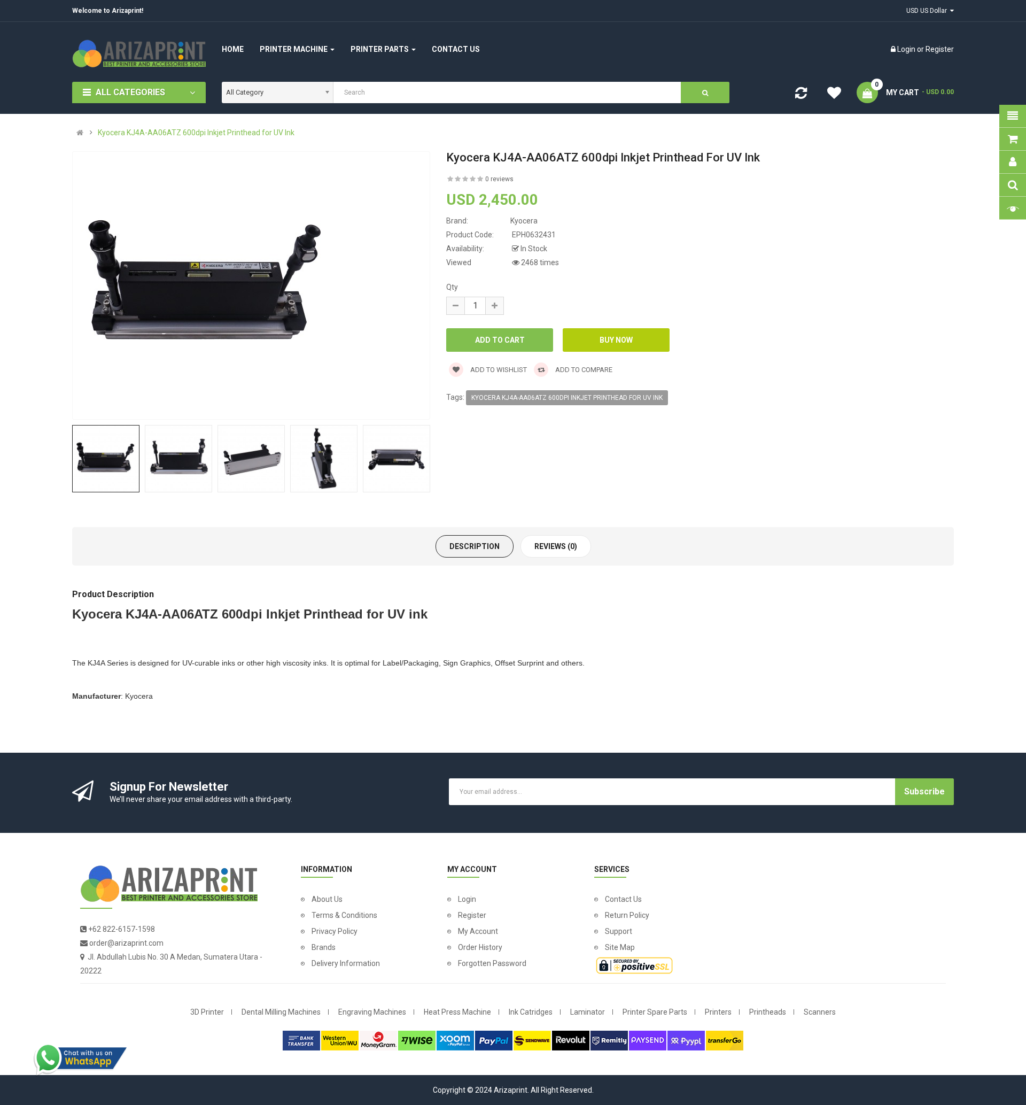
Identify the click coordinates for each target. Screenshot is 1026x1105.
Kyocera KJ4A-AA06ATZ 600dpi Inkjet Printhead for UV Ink (196, 132)
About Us (327, 899)
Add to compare (583, 370)
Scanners (820, 1012)
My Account (478, 931)
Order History (480, 947)
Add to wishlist (498, 370)
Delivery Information (346, 963)
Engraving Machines (372, 1012)
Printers (718, 1012)
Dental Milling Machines (281, 1012)
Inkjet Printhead (314, 614)
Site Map (620, 947)
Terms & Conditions (344, 915)
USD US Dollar (928, 10)
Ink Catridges (531, 1012)
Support (618, 931)
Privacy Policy (334, 931)
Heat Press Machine (457, 1012)
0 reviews (499, 179)
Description (474, 546)
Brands (324, 947)
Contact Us (623, 899)
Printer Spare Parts (655, 1012)
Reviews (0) (555, 546)
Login (907, 49)
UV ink (407, 614)
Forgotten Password (492, 963)
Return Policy (627, 915)
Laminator (587, 1012)
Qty (452, 287)
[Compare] (801, 95)
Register (940, 49)
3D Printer (207, 1012)
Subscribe (924, 791)
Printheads (767, 1012)
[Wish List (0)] (834, 94)
